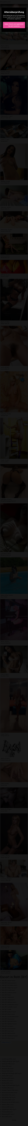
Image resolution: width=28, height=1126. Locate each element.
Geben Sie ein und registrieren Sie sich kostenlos (14, 25)
